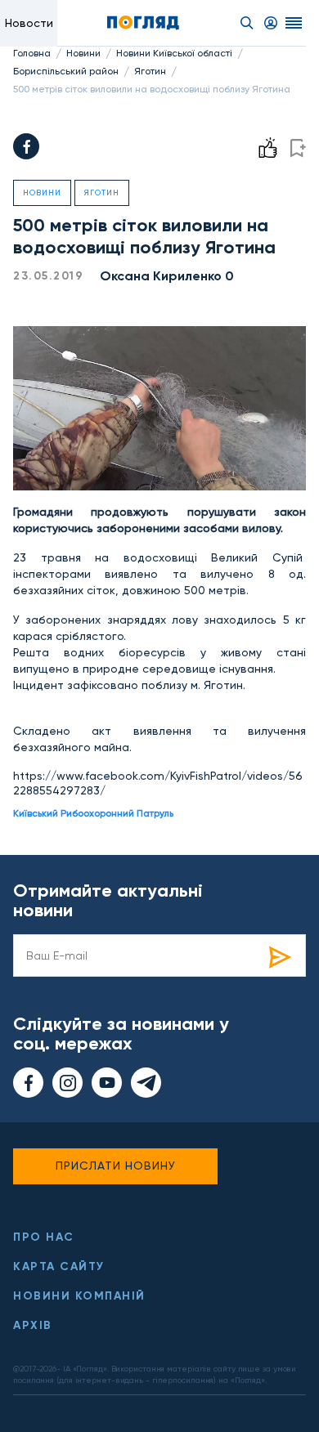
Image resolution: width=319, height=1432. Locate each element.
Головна (32, 53)
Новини (83, 53)
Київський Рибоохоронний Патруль (93, 813)
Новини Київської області (174, 53)
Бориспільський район (66, 71)
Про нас (43, 1237)
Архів (32, 1325)
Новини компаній (79, 1296)
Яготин (150, 71)
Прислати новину (116, 1165)
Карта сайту (59, 1266)
